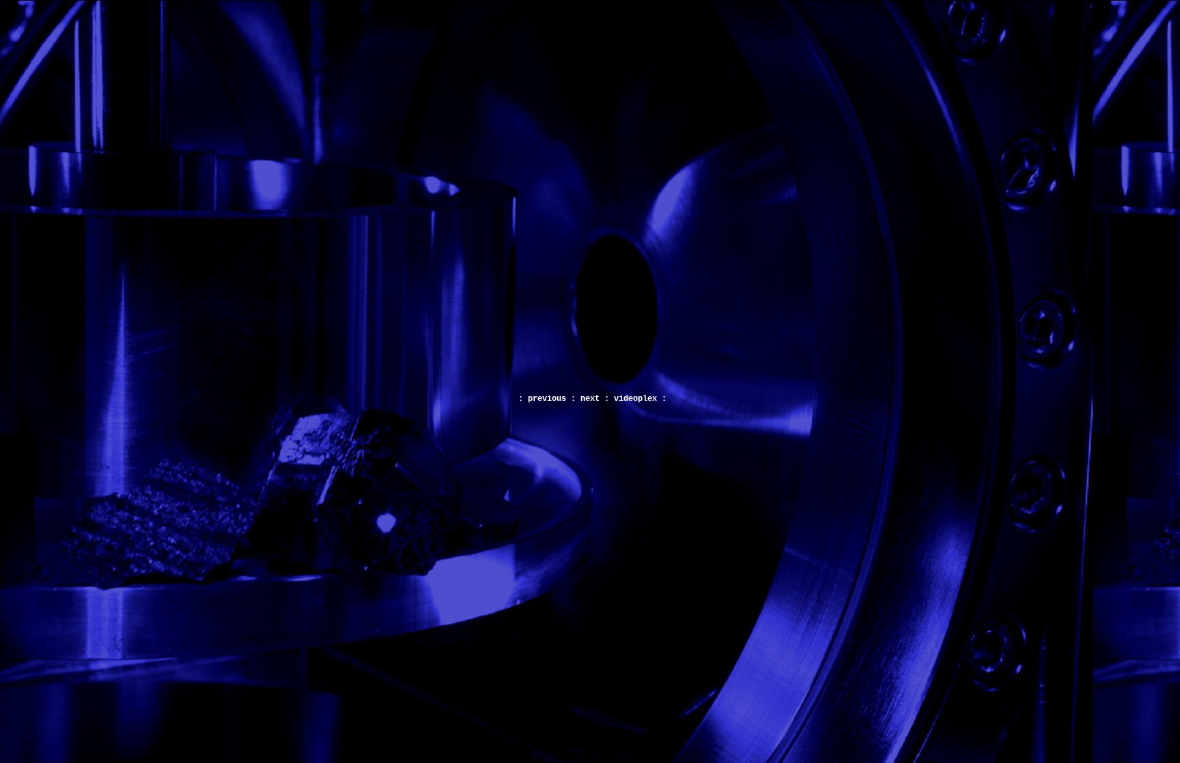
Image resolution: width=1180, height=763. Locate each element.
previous (547, 399)
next (590, 399)
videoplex (635, 399)
